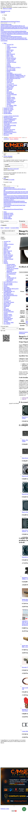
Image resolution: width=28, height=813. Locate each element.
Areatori (8, 48)
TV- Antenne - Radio (12, 105)
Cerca (2, 222)
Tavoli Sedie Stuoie (11, 101)
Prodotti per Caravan (8, 109)
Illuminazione (10, 87)
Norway (6, 35)
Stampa (20, 332)
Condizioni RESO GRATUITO (11, 116)
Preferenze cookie (5, 808)
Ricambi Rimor (10, 93)
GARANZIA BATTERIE (10, 125)
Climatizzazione (10, 60)
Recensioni (6, 135)
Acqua (8, 46)
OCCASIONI (10, 106)
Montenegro (21, 34)
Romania (18, 36)
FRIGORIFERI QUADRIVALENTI (15, 77)
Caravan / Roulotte (11, 59)
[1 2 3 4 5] (27, 325)
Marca (3, 232)
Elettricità (9, 66)
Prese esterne (10, 280)
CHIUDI (3, 12)
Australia (6, 25)
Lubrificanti (9, 89)
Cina (18, 27)
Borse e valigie (10, 56)
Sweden (15, 39)
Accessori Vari (10, 44)
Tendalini (9, 104)
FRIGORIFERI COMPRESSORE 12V (16, 75)
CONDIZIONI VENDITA (10, 132)
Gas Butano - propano (12, 85)
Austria (10, 25)
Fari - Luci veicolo (11, 68)
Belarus (13, 25)
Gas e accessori (10, 83)
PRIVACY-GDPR (7, 8)
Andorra (6, 24)
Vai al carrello (11, 179)
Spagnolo (14, 21)
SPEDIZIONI (7, 128)
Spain (20, 38)
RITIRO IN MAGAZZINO (10, 122)
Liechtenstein (14, 32)
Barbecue (9, 52)
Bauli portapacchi (11, 54)
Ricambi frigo (10, 79)
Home (5, 43)
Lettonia (9, 32)
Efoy (8, 275)
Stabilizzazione (10, 100)
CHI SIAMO (7, 124)
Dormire (9, 64)
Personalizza (3, 11)
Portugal (10, 36)
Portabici (9, 95)
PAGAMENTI (7, 126)
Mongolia (16, 34)
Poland (6, 36)
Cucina (8, 63)
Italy (6, 32)
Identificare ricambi (8, 117)
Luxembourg (24, 32)
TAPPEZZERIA (11, 102)
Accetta (8, 11)
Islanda (22, 31)
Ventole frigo (10, 81)
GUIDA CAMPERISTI (9, 120)
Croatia (23, 27)
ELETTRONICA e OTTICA (14, 67)
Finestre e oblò (7, 112)
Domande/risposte (8, 121)
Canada (12, 27)
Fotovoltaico (9, 73)
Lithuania (19, 32)
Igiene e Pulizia (10, 86)
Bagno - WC (10, 51)
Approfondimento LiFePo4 (10, 118)
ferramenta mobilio (11, 70)
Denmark (7, 28)
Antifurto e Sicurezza (12, 47)
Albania (2, 24)
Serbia (5, 38)
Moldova (12, 34)
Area (3, 230)
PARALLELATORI (11, 272)
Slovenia (17, 38)
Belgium (17, 25)
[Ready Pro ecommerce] (14, 810)
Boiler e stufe (10, 55)
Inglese (5, 21)
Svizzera (11, 39)
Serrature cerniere (11, 97)
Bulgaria (9, 27)
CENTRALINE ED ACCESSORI (11, 278)
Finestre (8, 71)
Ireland (19, 31)
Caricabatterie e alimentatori (10, 270)
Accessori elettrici (14, 227)
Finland (14, 28)
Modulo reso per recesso (9, 129)
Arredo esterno (10, 50)
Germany (22, 28)
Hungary (13, 31)
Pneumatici (9, 91)
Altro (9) (24, 399)
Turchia (18, 39)
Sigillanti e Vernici (11, 98)
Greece (4, 31)
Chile (15, 27)
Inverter (8, 276)
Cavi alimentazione (11, 273)
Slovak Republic (11, 38)
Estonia (11, 28)
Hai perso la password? (13, 168)
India (16, 31)
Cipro (20, 27)
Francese (9, 21)
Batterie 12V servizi (11, 265)
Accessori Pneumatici (12, 94)
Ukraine (22, 39)
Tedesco (18, 21)
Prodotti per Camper (8, 108)
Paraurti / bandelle (8, 110)
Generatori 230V (11, 267)
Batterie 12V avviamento (12, 268)
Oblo (8, 90)
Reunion (14, 36)
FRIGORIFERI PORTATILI (13, 78)
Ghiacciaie (9, 82)
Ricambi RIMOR (8, 113)
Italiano (2, 21)
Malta (8, 34)
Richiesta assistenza (8, 130)
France (18, 28)
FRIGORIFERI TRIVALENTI (14, 74)
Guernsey (8, 31)
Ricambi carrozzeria (11, 58)
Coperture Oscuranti (11, 62)
